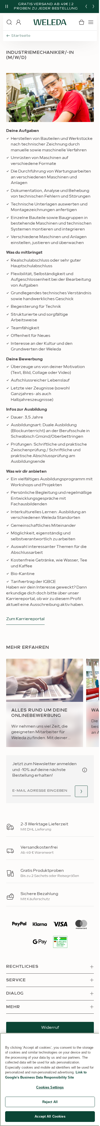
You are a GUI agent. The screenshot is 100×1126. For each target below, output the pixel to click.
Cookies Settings (50, 1087)
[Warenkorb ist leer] (81, 22)
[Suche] (9, 22)
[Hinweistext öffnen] (85, 770)
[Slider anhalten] (6, 6)
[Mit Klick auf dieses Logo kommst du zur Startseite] (50, 22)
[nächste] (93, 6)
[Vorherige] (86, 6)
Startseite (21, 36)
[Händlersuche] (81, 791)
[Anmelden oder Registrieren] (18, 22)
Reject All (50, 1102)
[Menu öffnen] (91, 22)
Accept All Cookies (50, 1116)
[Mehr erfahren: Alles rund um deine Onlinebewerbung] (44, 703)
